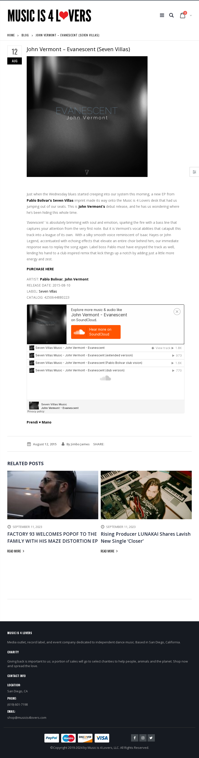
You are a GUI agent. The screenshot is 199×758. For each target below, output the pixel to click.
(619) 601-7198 (17, 704)
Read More (14, 551)
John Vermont (77, 279)
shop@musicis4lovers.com (26, 717)
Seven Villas (63, 200)
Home (11, 35)
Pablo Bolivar (51, 279)
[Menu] (162, 15)
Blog (25, 35)
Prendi (32, 422)
